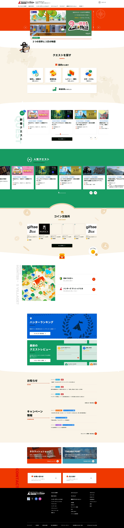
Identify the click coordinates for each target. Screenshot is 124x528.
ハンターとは (54, 506)
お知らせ (72, 504)
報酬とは (53, 512)
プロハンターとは (54, 510)
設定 (91, 506)
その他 (80, 6)
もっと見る (61, 139)
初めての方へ (31, 6)
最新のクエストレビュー (72, 6)
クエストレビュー (93, 501)
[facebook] (36, 498)
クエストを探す (23, 6)
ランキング (62, 6)
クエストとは (54, 503)
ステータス (92, 495)
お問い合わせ (73, 511)
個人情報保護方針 (54, 525)
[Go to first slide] (98, 27)
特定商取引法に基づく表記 (78, 525)
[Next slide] (95, 137)
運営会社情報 (44, 525)
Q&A (72, 509)
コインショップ (54, 6)
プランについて (54, 508)
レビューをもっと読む (39, 360)
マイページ (92, 492)
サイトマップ (29, 525)
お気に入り (92, 497)
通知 (91, 503)
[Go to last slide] (90, 192)
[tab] (93, 15)
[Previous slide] (25, 27)
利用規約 (37, 525)
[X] (32, 498)
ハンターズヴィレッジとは (42, 6)
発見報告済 (92, 499)
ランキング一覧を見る (39, 333)
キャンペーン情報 (74, 507)
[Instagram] (40, 498)
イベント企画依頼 (74, 513)
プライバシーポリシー (65, 525)
